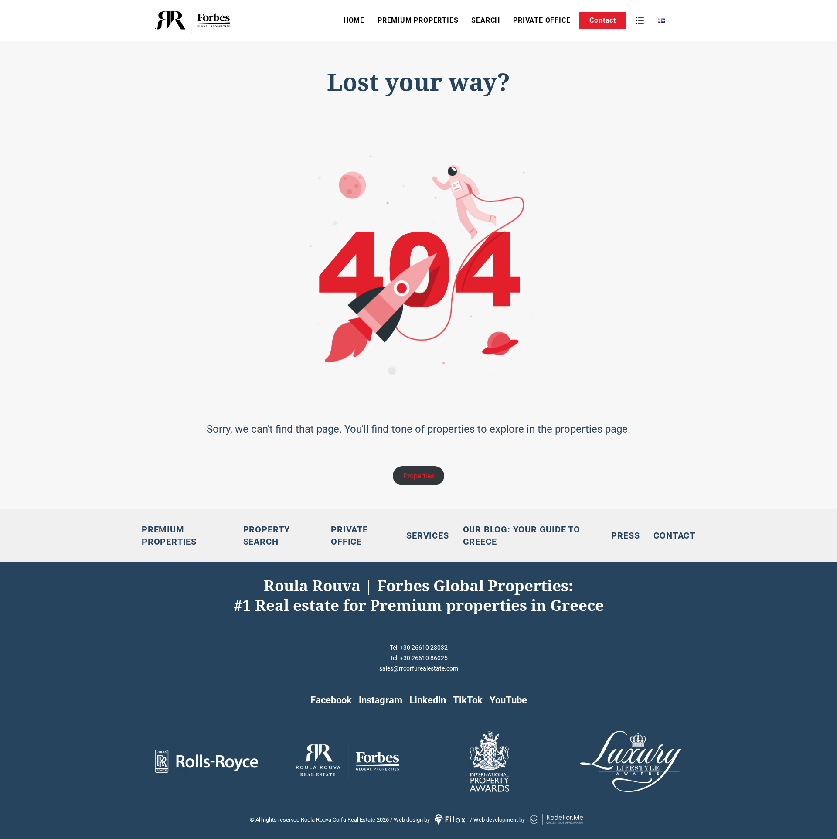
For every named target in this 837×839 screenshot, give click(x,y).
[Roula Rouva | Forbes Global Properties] (220, 20)
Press (625, 535)
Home (354, 20)
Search (485, 20)
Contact (602, 20)
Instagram (380, 700)
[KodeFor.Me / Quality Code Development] (556, 819)
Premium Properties (418, 20)
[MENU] (640, 20)
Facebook (331, 700)
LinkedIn (427, 700)
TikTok (468, 700)
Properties (418, 476)
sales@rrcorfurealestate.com (418, 668)
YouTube (508, 700)
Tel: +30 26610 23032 (419, 647)
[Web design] (450, 819)
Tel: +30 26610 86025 (419, 658)
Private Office (541, 20)
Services (427, 535)
